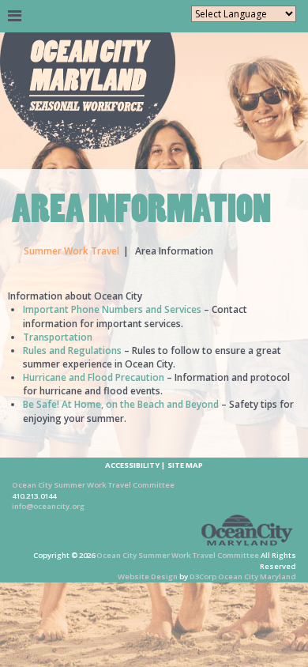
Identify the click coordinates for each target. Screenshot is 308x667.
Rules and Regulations (72, 350)
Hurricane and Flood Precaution (93, 377)
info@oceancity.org (48, 506)
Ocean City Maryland (257, 576)
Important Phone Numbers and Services (112, 309)
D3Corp (203, 576)
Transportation (57, 337)
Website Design (148, 576)
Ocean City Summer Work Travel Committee (93, 485)
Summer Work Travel (71, 251)
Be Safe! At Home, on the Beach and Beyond (121, 404)
